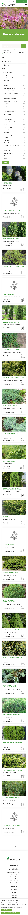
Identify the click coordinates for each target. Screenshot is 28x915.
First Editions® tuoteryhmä (14, 93)
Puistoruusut (14, 148)
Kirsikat (14, 109)
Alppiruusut (14, 83)
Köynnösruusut (14, 119)
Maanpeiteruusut (14, 127)
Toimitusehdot (14, 883)
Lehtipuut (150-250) (14, 122)
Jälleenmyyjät (14, 895)
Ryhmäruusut (14, 155)
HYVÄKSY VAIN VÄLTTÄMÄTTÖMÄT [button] (10, 912)
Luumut (14, 124)
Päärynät (14, 140)
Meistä (14, 892)
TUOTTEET (14, 886)
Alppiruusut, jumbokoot (14, 78)
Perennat (14, 142)
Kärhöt (14, 106)
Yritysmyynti (21, 1)
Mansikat (14, 129)
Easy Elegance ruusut (14, 88)
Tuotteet (14, 75)
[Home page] (14, 858)
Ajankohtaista (14, 889)
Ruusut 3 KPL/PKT (14, 153)
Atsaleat (14, 85)
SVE (8, 1)
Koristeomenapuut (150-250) (14, 111)
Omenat (14, 137)
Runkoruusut (14, 150)
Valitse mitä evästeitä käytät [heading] (10, 900)
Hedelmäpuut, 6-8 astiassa (14, 101)
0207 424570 (14, 880)
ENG (10, 1)
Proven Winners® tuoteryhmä (14, 145)
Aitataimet (14, 80)
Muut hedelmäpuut (14, 135)
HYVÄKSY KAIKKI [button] (6, 909)
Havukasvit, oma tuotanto (14, 96)
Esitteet (14, 898)
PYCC (13, 1)
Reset (5, 162)
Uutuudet (14, 158)
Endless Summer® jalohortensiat (14, 91)
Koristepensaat (14, 114)
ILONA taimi (14, 103)
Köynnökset (14, 116)
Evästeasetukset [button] (18, 907)
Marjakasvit (14, 132)
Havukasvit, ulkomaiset (10, 98)
